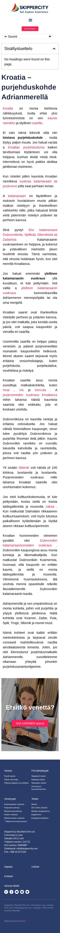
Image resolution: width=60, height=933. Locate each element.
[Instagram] (6, 892)
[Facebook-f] (11, 892)
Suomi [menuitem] (12, 36)
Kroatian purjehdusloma (25, 147)
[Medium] (22, 892)
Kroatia (8, 108)
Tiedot (34, 798)
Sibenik (23, 467)
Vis (19, 390)
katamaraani (15, 195)
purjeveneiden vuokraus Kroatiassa (30, 394)
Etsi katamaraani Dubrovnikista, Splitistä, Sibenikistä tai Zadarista (30, 234)
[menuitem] (28, 36)
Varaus (8, 770)
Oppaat (8, 866)
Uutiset (35, 866)
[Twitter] (27, 892)
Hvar (6, 390)
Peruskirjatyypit (39, 770)
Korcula (38, 390)
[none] (28, 36)
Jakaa (48, 506)
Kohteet (8, 876)
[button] (54, 48)
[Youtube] (17, 892)
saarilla (36, 123)
